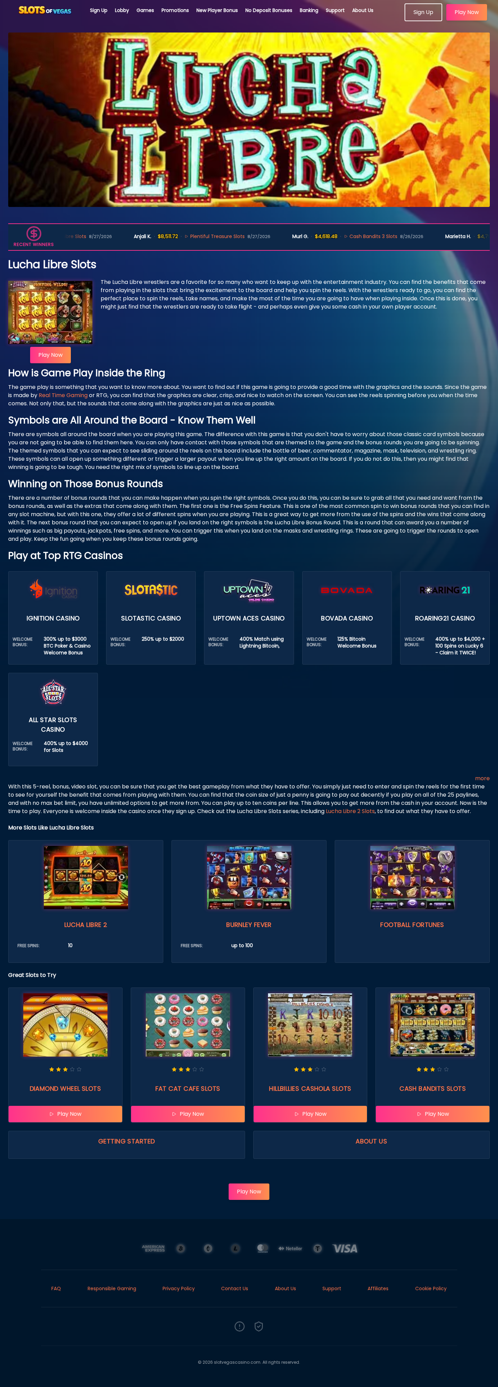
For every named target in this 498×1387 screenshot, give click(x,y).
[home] (45, 19)
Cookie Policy (431, 1288)
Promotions (175, 10)
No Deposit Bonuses (268, 10)
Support (335, 10)
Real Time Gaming (63, 395)
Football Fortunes (412, 924)
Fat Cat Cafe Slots (187, 1088)
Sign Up (98, 10)
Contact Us (234, 1288)
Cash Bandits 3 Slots (333, 236)
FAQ (56, 1288)
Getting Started (126, 1141)
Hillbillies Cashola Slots (310, 1088)
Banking (309, 10)
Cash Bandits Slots (432, 1088)
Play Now (467, 12)
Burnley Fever (249, 924)
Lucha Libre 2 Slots (350, 811)
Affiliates (378, 1288)
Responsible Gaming (112, 1288)
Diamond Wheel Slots (65, 1088)
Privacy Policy (179, 1288)
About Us (362, 10)
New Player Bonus (217, 10)
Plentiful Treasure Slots (177, 236)
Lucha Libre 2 (85, 924)
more (482, 778)
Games (145, 10)
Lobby (122, 10)
